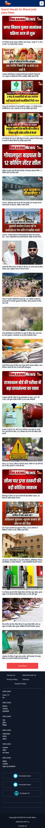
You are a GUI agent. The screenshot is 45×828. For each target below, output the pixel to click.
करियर (5, 739)
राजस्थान (5, 747)
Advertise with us (29, 675)
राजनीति (5, 764)
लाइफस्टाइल (6, 734)
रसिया (4, 750)
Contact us (11, 675)
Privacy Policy (12, 679)
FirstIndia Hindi (25, 776)
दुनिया (4, 722)
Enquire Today (20, 683)
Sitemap (25, 679)
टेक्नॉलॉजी (6, 711)
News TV (6, 695)
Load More (22, 666)
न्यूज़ (4, 720)
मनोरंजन (5, 709)
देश (3, 697)
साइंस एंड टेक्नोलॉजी (9, 766)
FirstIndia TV (25, 793)
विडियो (5, 725)
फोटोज (5, 736)
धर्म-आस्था (6, 753)
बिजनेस (5, 706)
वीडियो (5, 761)
